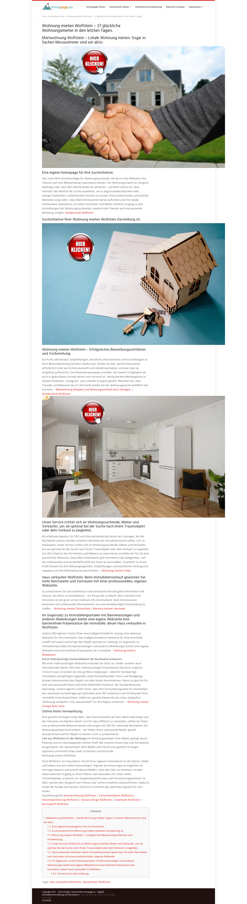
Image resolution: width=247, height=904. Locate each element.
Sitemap (46, 897)
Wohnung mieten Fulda (116, 570)
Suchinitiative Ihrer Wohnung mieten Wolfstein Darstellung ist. (85, 830)
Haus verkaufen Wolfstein (65, 882)
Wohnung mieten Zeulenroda (72, 608)
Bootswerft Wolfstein (55, 804)
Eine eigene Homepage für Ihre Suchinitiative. (75, 826)
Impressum (195, 7)
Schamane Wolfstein (127, 799)
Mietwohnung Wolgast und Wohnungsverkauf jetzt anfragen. (93, 389)
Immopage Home (95, 7)
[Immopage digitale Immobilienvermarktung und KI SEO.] (58, 7)
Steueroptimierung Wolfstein (60, 799)
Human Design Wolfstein (96, 799)
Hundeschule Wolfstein (79, 212)
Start (44, 16)
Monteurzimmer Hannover (109, 608)
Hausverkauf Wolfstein (96, 882)
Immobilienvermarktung (148, 7)
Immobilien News (119, 7)
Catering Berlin (87, 894)
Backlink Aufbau (175, 7)
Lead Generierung (104, 894)
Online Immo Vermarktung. (70, 873)
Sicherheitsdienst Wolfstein (116, 795)
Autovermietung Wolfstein (79, 795)
